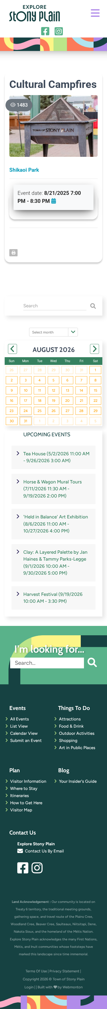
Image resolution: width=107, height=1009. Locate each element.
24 (26, 411)
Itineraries (19, 795)
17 (25, 401)
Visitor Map (21, 809)
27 (25, 370)
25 (39, 411)
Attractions (70, 719)
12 (53, 390)
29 (53, 370)
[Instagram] (60, 31)
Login (28, 987)
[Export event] (53, 201)
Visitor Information (28, 781)
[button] (90, 663)
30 (67, 370)
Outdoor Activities (76, 733)
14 (81, 390)
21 (81, 401)
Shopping (68, 740)
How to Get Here (26, 802)
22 (95, 401)
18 (39, 401)
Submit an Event (26, 740)
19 (53, 401)
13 (67, 390)
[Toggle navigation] (95, 13)
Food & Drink (71, 726)
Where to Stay (23, 788)
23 (11, 411)
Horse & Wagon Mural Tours (52, 489)
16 (11, 401)
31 (81, 370)
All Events (19, 719)
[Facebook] (47, 31)
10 (25, 390)
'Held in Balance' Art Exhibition (55, 524)
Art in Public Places (77, 747)
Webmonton (73, 987)
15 (95, 390)
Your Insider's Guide (78, 781)
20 (67, 401)
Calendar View (24, 733)
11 (39, 390)
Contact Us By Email (44, 851)
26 (11, 370)
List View (19, 726)
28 (40, 370)
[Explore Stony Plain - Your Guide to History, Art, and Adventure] (34, 12)
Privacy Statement (64, 971)
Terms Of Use (36, 971)
